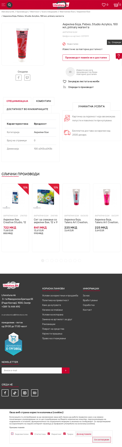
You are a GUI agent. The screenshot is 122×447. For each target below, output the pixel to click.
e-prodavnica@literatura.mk (14, 315)
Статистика (40, 434)
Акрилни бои (83, 11)
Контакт (87, 310)
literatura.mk (8, 11)
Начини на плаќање (52, 310)
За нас (86, 295)
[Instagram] (25, 393)
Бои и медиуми (49, 11)
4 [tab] (56, 260)
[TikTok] (15, 393)
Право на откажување (54, 338)
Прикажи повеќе (16, 427)
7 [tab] (70, 260)
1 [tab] (42, 260)
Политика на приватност (55, 300)
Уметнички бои (67, 11)
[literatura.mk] (61, 5)
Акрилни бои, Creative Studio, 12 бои (14, 222)
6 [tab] (65, 260)
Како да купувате (51, 305)
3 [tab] (51, 260)
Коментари (43, 101)
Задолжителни (22, 434)
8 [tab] (74, 260)
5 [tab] (61, 260)
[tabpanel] (15, 217)
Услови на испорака (52, 314)
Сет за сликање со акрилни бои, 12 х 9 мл (46, 222)
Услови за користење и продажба (60, 295)
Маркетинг (56, 434)
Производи (22, 11)
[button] (91, 82)
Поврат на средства (53, 329)
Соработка (89, 305)
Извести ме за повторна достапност (83, 49)
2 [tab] (47, 260)
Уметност (35, 11)
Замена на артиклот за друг (57, 319)
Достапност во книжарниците (27, 109)
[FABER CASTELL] (6, 207)
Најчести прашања (52, 333)
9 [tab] (79, 260)
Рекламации (48, 324)
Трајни (70, 434)
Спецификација (17, 101)
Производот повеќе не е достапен (86, 57)
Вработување (90, 300)
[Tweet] (27, 77)
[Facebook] (18, 77)
